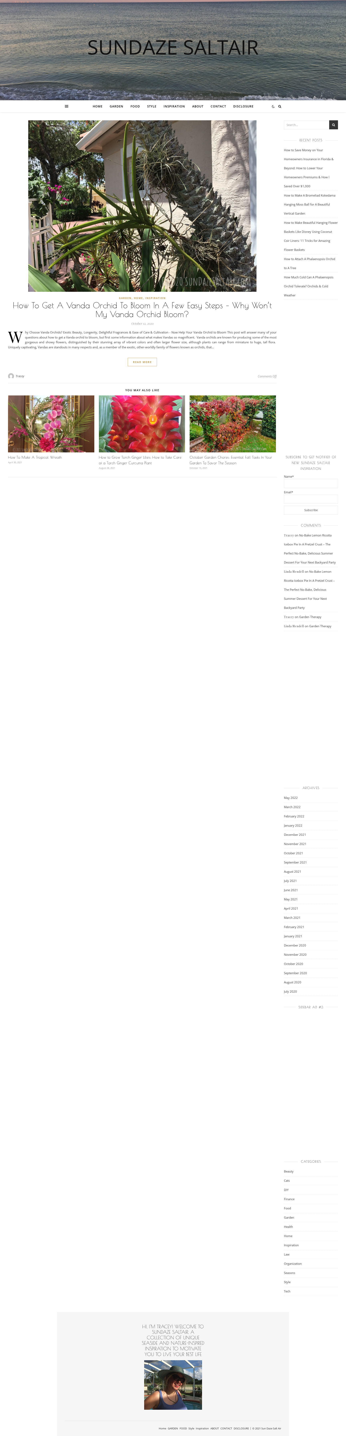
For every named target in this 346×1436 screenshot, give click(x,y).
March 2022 (292, 807)
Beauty (289, 1171)
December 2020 (295, 945)
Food (287, 1208)
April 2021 (291, 908)
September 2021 (295, 862)
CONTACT (218, 106)
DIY (286, 1190)
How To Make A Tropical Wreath (35, 457)
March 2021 (292, 918)
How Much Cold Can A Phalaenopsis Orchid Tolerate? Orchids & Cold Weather (308, 286)
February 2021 (294, 927)
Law (287, 1254)
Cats (287, 1181)
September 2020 (295, 973)
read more (142, 362)
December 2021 (295, 835)
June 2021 (291, 890)
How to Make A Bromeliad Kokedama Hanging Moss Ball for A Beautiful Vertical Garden (309, 204)
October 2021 (293, 853)
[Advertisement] (311, 378)
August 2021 (292, 872)
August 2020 (292, 982)
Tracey (20, 376)
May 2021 (291, 899)
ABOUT (197, 106)
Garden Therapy (310, 617)
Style (151, 106)
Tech (287, 1291)
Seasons (289, 1273)
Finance (289, 1199)
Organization (293, 1264)
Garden (125, 298)
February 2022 (294, 816)
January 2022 (293, 825)
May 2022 (291, 798)
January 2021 (293, 936)
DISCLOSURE (243, 106)
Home (98, 106)
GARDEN (116, 106)
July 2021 (290, 881)
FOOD (135, 106)
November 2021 (295, 844)
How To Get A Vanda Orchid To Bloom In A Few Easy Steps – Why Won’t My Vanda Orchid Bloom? (142, 310)
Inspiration (174, 106)
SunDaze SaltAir (173, 47)
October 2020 (293, 964)
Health (288, 1227)
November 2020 (295, 955)
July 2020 (290, 991)
